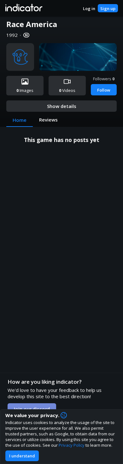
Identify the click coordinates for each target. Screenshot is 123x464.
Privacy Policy (72, 445)
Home (19, 120)
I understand (22, 456)
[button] (23, 8)
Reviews (48, 119)
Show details (61, 106)
